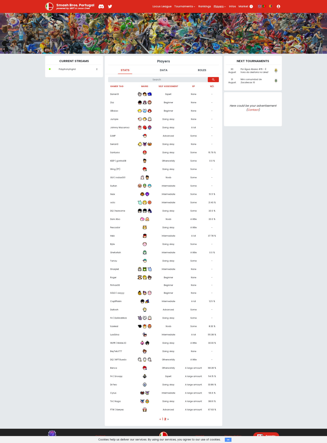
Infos (232, 6)
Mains (144, 86)
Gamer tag (116, 86)
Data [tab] (163, 70)
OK (228, 439)
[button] (278, 6)
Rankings (204, 6)
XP (193, 86)
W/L (212, 86)
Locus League (162, 6)
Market (246, 6)
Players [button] (220, 6)
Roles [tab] (202, 70)
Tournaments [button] (185, 6)
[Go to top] (163, 436)
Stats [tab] (125, 70)
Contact (253, 110)
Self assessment (168, 86)
